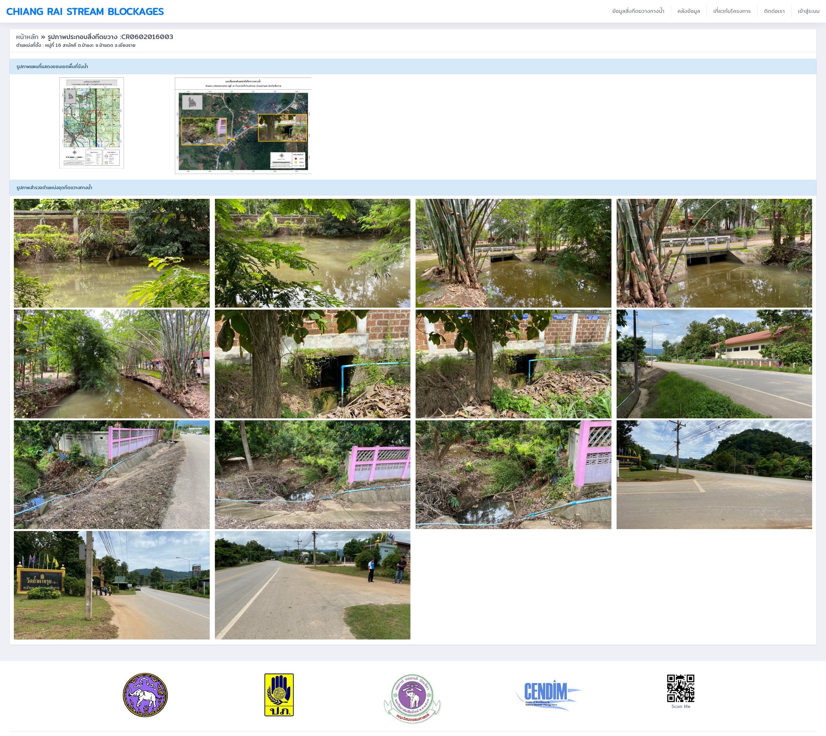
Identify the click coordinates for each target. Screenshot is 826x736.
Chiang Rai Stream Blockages (85, 11)
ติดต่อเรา (774, 11)
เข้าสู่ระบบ (809, 11)
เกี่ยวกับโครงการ (732, 11)
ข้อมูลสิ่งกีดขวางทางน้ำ (638, 11)
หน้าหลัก (28, 37)
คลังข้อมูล (689, 11)
